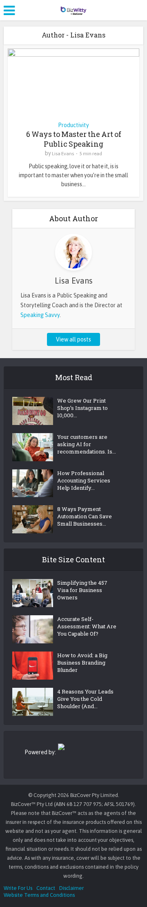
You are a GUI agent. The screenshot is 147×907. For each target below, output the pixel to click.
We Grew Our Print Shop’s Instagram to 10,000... (82, 408)
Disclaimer (71, 888)
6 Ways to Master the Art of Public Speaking (73, 138)
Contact (45, 888)
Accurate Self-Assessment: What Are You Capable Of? (86, 626)
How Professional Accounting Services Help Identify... (83, 480)
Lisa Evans (63, 153)
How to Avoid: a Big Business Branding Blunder (82, 663)
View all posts (73, 339)
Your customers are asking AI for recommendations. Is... (86, 444)
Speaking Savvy (40, 315)
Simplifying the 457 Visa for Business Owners (82, 590)
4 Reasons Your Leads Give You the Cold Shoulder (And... (85, 699)
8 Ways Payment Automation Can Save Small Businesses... (84, 516)
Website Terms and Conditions (39, 895)
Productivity (73, 125)
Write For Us (18, 888)
